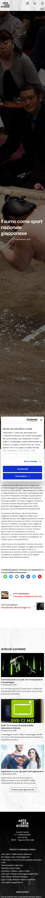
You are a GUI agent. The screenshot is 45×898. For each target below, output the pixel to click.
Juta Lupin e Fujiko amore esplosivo (16, 854)
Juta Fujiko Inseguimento (12, 882)
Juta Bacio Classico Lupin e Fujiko (15, 871)
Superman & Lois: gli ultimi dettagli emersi (22, 771)
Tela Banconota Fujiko (10, 868)
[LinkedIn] (22, 576)
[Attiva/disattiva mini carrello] (42, 3)
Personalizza (21, 476)
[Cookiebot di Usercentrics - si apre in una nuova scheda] (28, 420)
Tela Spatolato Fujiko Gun (12, 865)
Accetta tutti (22, 469)
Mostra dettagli (30, 461)
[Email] (17, 576)
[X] (34, 576)
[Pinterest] (40, 576)
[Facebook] (28, 576)
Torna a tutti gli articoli (22, 789)
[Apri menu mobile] (42, 9)
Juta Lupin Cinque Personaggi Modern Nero (19, 874)
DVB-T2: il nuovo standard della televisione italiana (17, 727)
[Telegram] (11, 576)
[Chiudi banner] (41, 420)
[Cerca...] (34, 3)
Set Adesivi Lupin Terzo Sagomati (15, 857)
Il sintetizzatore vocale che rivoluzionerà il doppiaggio (22, 681)
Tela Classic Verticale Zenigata (14, 877)
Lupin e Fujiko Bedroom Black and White (18, 879)
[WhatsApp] (5, 576)
